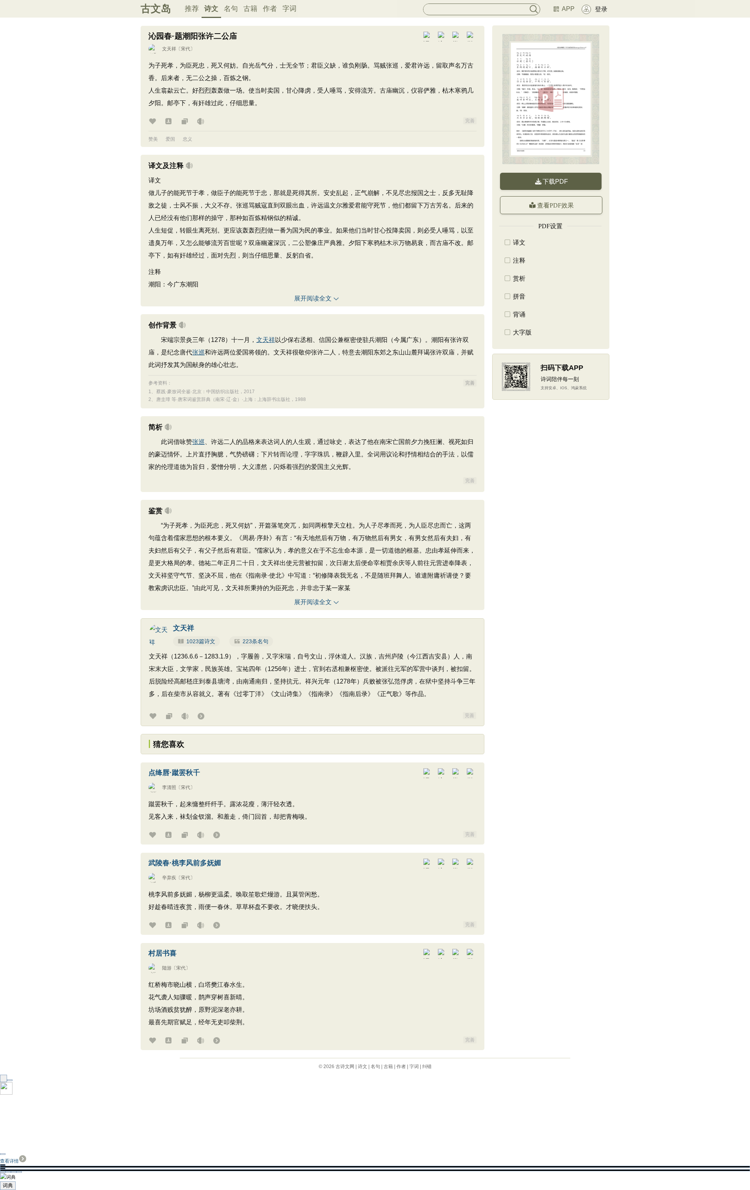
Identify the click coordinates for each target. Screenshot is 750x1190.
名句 (231, 9)
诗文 (211, 9)
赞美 (153, 139)
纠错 (427, 1066)
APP (568, 8)
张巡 (198, 352)
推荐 (192, 9)
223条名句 (255, 641)
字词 (289, 9)
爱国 (170, 139)
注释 (519, 260)
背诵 (519, 314)
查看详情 (9, 1161)
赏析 (519, 278)
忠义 (187, 139)
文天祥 (169, 49)
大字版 (522, 332)
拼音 (519, 296)
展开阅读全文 (313, 298)
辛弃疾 (169, 877)
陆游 (166, 968)
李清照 (169, 787)
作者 (270, 9)
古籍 (250, 9)
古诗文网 (345, 1066)
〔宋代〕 (185, 49)
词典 (8, 1185)
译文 (519, 242)
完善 (470, 120)
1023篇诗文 (200, 641)
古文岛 (156, 8)
